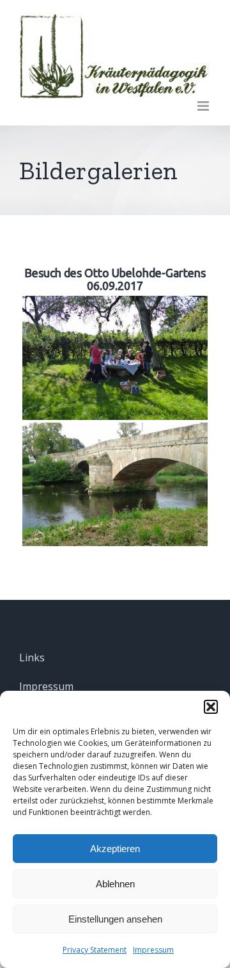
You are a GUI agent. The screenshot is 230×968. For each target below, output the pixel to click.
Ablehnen (115, 883)
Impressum (153, 949)
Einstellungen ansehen (115, 919)
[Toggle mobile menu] (204, 106)
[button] (210, 706)
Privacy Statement (94, 949)
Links (32, 657)
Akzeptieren (115, 848)
